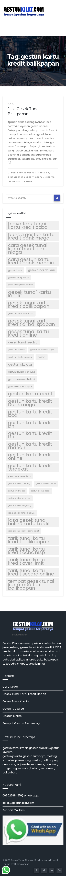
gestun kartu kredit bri (30, 435)
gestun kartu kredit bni (30, 424)
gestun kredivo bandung (19, 483)
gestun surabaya (34, 756)
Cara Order (10, 687)
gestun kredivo (19, 476)
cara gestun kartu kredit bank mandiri (31, 261)
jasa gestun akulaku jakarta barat (23, 531)
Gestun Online (12, 716)
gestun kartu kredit (30, 394)
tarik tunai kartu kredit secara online (31, 572)
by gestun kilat (22, 181)
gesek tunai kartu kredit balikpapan (28, 304)
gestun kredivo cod (16, 491)
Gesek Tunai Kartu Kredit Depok (24, 694)
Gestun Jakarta (13, 709)
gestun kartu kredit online (30, 456)
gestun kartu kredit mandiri (30, 445)
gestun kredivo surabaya (19, 498)
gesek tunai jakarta (18, 277)
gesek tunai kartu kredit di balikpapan (31, 322)
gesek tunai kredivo (23, 342)
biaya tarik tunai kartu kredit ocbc (27, 225)
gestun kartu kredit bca (30, 413)
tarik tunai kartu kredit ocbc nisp (26, 550)
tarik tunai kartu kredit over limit (26, 561)
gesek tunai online (16, 349)
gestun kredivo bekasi (46, 483)
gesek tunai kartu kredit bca (20, 313)
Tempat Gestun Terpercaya (22, 723)
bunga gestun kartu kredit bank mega (31, 236)
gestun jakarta (12, 756)
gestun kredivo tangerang (19, 505)
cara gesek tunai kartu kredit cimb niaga (28, 248)
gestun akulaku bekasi (21, 379)
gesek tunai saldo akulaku (20, 357)
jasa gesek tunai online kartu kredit (29, 522)
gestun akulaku (20, 364)
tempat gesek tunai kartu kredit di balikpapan (31, 584)
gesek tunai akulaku (41, 270)
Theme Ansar (21, 864)
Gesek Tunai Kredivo (16, 701)
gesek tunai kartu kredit (29, 293)
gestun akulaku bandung (21, 371)
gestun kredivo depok (40, 491)
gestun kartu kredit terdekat (30, 467)
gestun (41, 357)
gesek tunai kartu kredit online (28, 333)
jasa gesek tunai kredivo (21, 512)
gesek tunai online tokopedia (43, 349)
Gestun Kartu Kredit (21, 177)
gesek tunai (18, 172)
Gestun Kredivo (45, 177)
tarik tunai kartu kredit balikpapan (28, 540)
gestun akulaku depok (20, 386)
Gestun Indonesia (38, 172)
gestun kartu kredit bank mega (30, 403)
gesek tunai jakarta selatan (20, 284)
